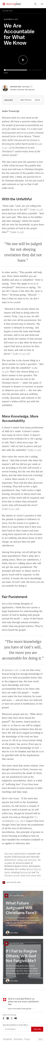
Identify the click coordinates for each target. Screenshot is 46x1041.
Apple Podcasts (26, 100)
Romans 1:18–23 (13, 670)
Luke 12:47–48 (10, 508)
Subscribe (37, 1029)
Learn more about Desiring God (20, 1009)
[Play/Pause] (23, 59)
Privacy (27, 1039)
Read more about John (30, 875)
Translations (7, 1039)
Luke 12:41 (36, 209)
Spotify (37, 100)
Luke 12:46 (34, 450)
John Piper (9, 853)
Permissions (18, 1039)
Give (40, 1039)
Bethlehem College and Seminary (22, 860)
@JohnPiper (20, 853)
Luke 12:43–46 (21, 353)
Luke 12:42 (17, 232)
